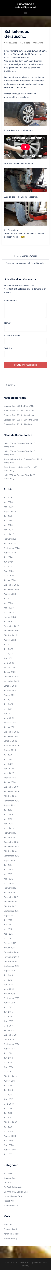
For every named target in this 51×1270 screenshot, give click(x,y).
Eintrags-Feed (10, 1229)
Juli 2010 (8, 1117)
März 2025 (9, 534)
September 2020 (12, 745)
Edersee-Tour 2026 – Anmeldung (19, 415)
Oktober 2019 (10, 796)
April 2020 (9, 768)
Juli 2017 (8, 920)
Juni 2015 (8, 1012)
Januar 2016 (9, 993)
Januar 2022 (10, 672)
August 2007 (10, 1149)
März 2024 (9, 575)
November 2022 (11, 630)
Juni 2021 (8, 704)
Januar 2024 (10, 580)
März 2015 (9, 1025)
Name (7, 323)
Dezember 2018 (11, 842)
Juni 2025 (8, 520)
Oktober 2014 (10, 1039)
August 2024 (10, 552)
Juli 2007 (8, 1154)
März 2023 (9, 612)
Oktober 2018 (10, 851)
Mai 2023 (8, 603)
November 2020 (11, 736)
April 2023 (9, 607)
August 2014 (9, 1048)
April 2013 (8, 1099)
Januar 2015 (9, 1030)
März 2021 (9, 718)
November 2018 (11, 846)
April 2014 (8, 1067)
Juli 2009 (8, 1127)
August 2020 (10, 750)
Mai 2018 (8, 874)
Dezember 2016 (11, 952)
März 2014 (9, 1071)
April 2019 (8, 823)
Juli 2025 (8, 516)
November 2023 (11, 589)
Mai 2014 (8, 1062)
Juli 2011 (8, 1113)
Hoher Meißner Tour (13, 1196)
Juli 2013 (8, 1085)
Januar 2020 (10, 782)
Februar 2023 (10, 617)
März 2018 (9, 883)
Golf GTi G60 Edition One (16, 1192)
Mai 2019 (8, 819)
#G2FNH (8, 1173)
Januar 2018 (9, 892)
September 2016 (11, 966)
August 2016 (9, 970)
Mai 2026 (8, 502)
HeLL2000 (13, 43)
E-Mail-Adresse (12, 335)
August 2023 (10, 594)
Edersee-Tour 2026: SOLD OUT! (19, 406)
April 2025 (9, 529)
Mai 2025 (8, 525)
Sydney (25, 1265)
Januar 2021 (9, 727)
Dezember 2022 (11, 626)
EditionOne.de (25, 3)
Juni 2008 (8, 1140)
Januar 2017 (9, 947)
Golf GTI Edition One (13, 1187)
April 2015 (8, 1021)
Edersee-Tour (10, 1178)
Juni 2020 (8, 759)
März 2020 (9, 773)
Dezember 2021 (11, 676)
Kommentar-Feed (12, 1234)
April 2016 (8, 984)
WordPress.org (10, 1238)
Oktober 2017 (10, 906)
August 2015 (9, 1002)
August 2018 (9, 860)
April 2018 (8, 879)
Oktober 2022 (10, 635)
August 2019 (9, 805)
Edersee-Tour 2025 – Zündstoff (18, 424)
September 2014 (11, 1044)
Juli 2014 (8, 1053)
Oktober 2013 (10, 1076)
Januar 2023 (10, 621)
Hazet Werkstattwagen (26, 256)
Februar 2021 (10, 722)
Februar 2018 (10, 888)
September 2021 (11, 690)
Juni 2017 (8, 924)
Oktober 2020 (10, 741)
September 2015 (11, 998)
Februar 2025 (10, 539)
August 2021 (9, 695)
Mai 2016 (8, 980)
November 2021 (11, 681)
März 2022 (9, 663)
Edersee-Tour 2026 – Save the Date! (21, 420)
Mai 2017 (8, 929)
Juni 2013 (8, 1090)
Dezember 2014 (11, 1035)
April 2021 (8, 713)
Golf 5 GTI (8, 1182)
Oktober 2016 (10, 961)
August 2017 (9, 915)
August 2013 (9, 1081)
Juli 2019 (8, 810)
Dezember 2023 (11, 585)
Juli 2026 (8, 497)
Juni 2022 (8, 649)
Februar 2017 (10, 943)
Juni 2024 (8, 562)
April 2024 (9, 571)
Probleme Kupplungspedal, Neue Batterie (24, 263)
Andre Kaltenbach (12, 459)
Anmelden (8, 1224)
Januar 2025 (10, 543)
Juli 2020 (8, 754)
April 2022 (9, 658)
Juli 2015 (8, 1007)
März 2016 (9, 989)
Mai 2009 (8, 1131)
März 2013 (9, 1104)
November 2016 (11, 957)
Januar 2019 (9, 837)
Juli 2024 (8, 557)
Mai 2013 (8, 1094)
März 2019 (9, 828)
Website (8, 348)
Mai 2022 (8, 653)
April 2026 (9, 506)
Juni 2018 (8, 869)
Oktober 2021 (10, 686)
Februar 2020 (10, 777)
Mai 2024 (8, 566)
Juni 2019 (8, 814)
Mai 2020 (8, 764)
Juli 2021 (8, 699)
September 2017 (11, 911)
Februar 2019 (10, 833)
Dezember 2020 (11, 732)
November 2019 (11, 791)
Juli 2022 (8, 644)
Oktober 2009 (10, 1122)
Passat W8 (38, 43)
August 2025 (10, 511)
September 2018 (11, 855)
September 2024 (12, 548)
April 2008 (9, 1145)
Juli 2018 (8, 865)
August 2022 (10, 640)
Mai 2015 (8, 1016)
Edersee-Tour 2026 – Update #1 (19, 410)
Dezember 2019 (11, 787)
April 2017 (8, 934)
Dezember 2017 (11, 897)
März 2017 (8, 938)
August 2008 (10, 1136)
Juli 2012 (8, 1108)
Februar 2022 (10, 667)
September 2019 (11, 800)
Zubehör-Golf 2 (11, 1205)
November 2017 (11, 901)
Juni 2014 (8, 1058)
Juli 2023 (8, 598)
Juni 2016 (8, 975)
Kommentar (10, 300)
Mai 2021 (8, 708)
